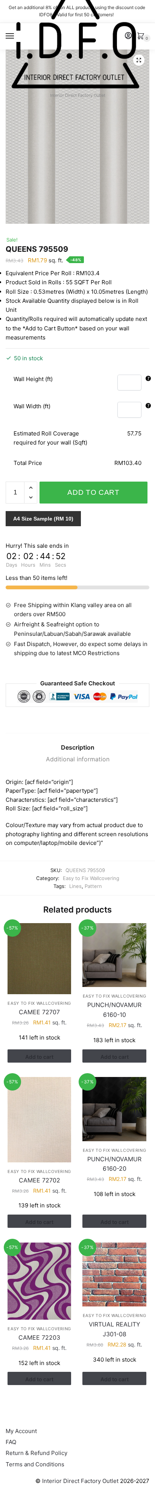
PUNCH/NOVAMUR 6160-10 (114, 1009)
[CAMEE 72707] (39, 958)
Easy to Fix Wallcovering (91, 878)
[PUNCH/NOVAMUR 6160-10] (114, 955)
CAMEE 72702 (39, 1180)
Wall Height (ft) (33, 379)
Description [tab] (77, 747)
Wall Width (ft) (32, 406)
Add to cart (93, 492)
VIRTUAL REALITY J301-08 (114, 1329)
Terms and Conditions (35, 1464)
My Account (21, 1431)
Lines (75, 886)
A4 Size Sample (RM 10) (43, 519)
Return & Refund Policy (36, 1453)
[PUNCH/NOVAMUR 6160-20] (114, 1109)
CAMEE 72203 (39, 1337)
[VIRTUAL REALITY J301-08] (114, 1274)
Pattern (93, 886)
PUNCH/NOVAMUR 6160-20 (114, 1164)
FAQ (11, 1442)
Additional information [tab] (77, 759)
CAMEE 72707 (39, 1012)
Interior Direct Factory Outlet (80, 1480)
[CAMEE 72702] (39, 1119)
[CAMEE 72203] (39, 1281)
